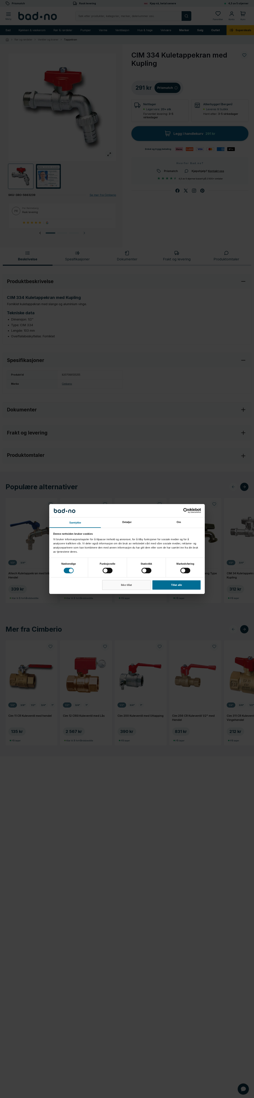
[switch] (107, 570)
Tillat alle (176, 584)
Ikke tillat (126, 584)
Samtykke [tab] (75, 522)
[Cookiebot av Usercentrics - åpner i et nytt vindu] (186, 510)
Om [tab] (179, 522)
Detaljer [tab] (127, 522)
